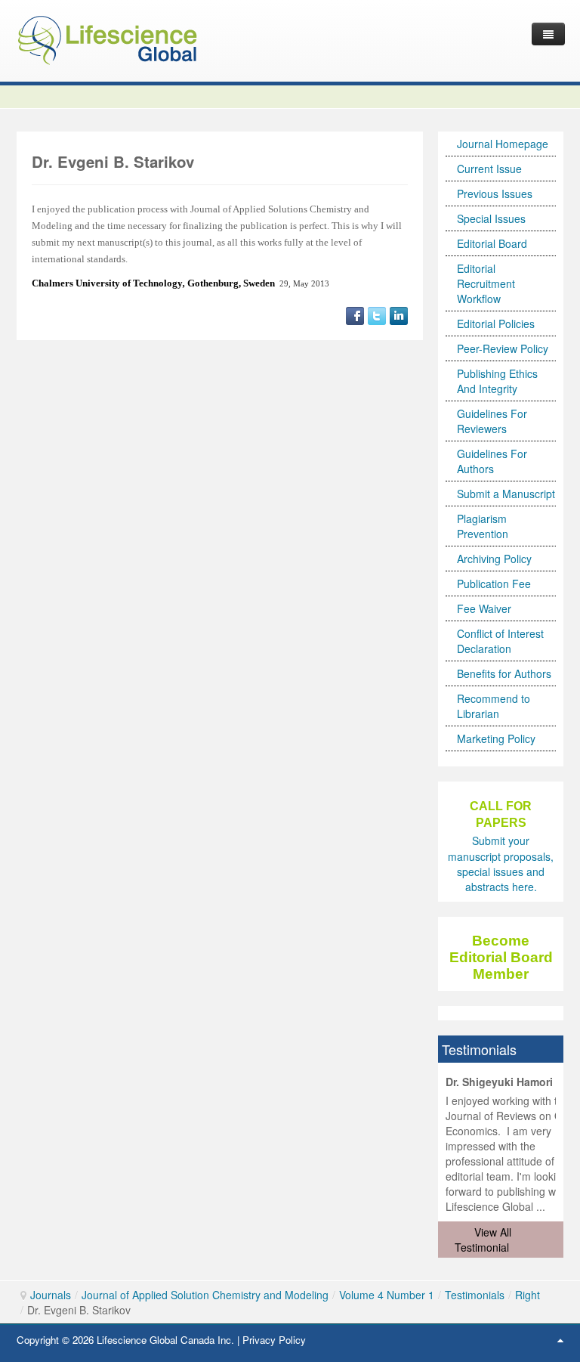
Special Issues (491, 218)
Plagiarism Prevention (482, 526)
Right (527, 1294)
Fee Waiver (484, 608)
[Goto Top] (560, 1339)
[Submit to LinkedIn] (399, 314)
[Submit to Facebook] (355, 314)
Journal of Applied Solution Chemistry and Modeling (205, 1294)
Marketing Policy (496, 738)
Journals (50, 1294)
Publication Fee (494, 583)
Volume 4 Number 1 (386, 1294)
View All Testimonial (483, 1239)
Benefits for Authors (504, 673)
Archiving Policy (494, 558)
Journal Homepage (502, 143)
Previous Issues (494, 193)
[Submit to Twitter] (377, 314)
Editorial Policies (496, 323)
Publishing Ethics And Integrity (497, 381)
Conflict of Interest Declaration (500, 641)
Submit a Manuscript (506, 493)
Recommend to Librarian (493, 706)
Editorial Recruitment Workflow (486, 283)
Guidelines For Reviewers (492, 421)
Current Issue (489, 168)
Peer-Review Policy (502, 348)
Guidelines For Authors (492, 461)
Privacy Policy (274, 1340)
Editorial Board (492, 243)
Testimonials (474, 1294)
